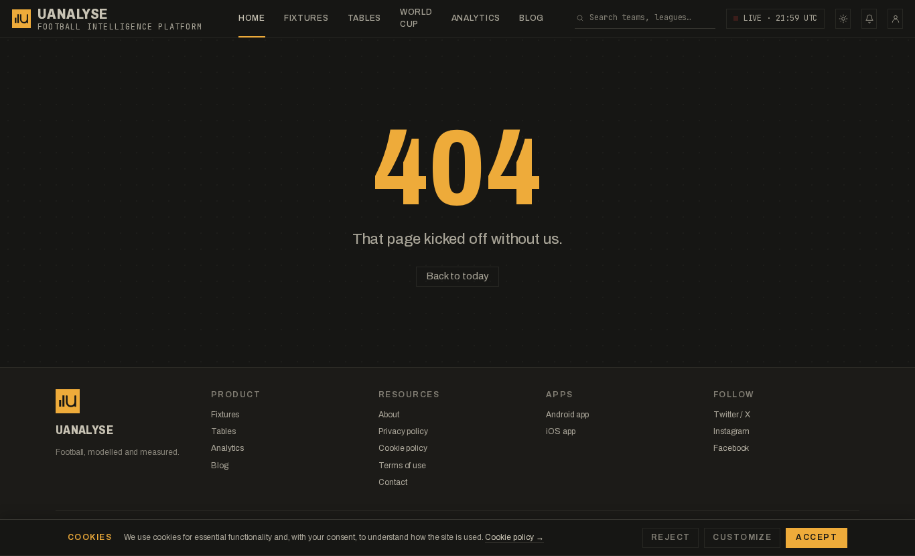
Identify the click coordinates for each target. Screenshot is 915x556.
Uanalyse (73, 14)
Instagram (731, 431)
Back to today (457, 276)
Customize (742, 537)
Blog (531, 18)
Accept (816, 537)
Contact (392, 482)
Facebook (731, 448)
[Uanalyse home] (21, 18)
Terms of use (402, 465)
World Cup (416, 17)
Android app (567, 414)
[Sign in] (895, 19)
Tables (364, 18)
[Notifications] (869, 19)
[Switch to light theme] (843, 19)
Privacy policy (403, 431)
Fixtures (306, 18)
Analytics (475, 18)
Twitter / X (731, 414)
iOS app (560, 431)
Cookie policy (402, 448)
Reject (671, 537)
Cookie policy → (514, 537)
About (388, 414)
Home (251, 18)
